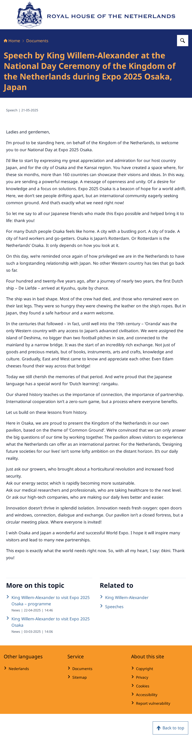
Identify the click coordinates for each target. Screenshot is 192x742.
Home (14, 40)
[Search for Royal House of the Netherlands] (182, 40)
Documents (37, 40)
